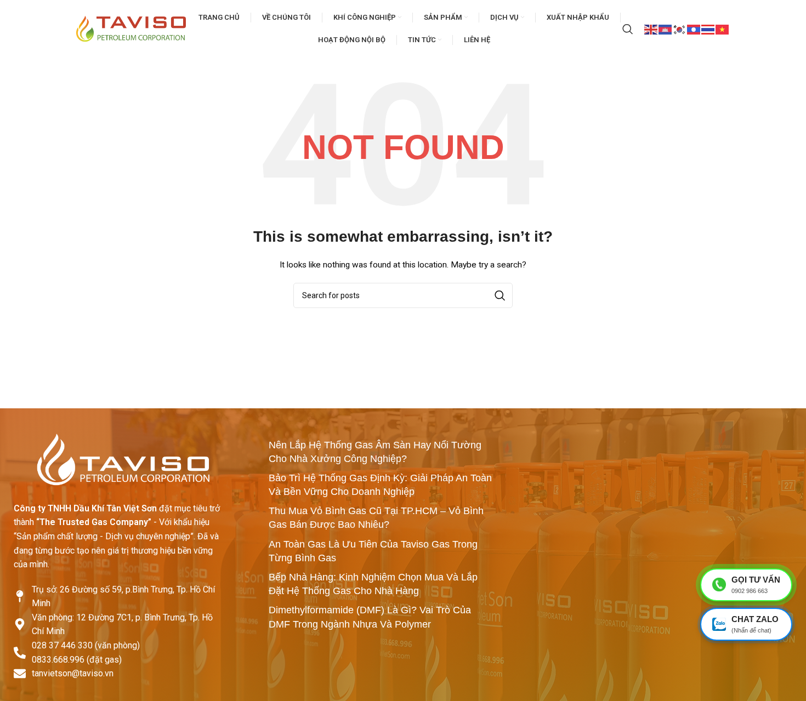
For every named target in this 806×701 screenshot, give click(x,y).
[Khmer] (666, 28)
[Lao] (694, 28)
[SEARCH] (500, 295)
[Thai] (708, 28)
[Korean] (680, 28)
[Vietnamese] (723, 28)
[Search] (628, 29)
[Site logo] (131, 28)
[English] (651, 28)
